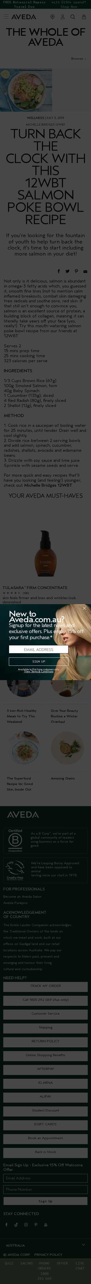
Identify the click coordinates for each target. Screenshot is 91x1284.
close (71, 608)
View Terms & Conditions (38, 671)
